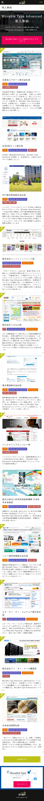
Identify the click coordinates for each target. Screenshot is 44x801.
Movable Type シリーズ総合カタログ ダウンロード (22, 40)
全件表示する (22, 759)
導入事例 (7, 7)
